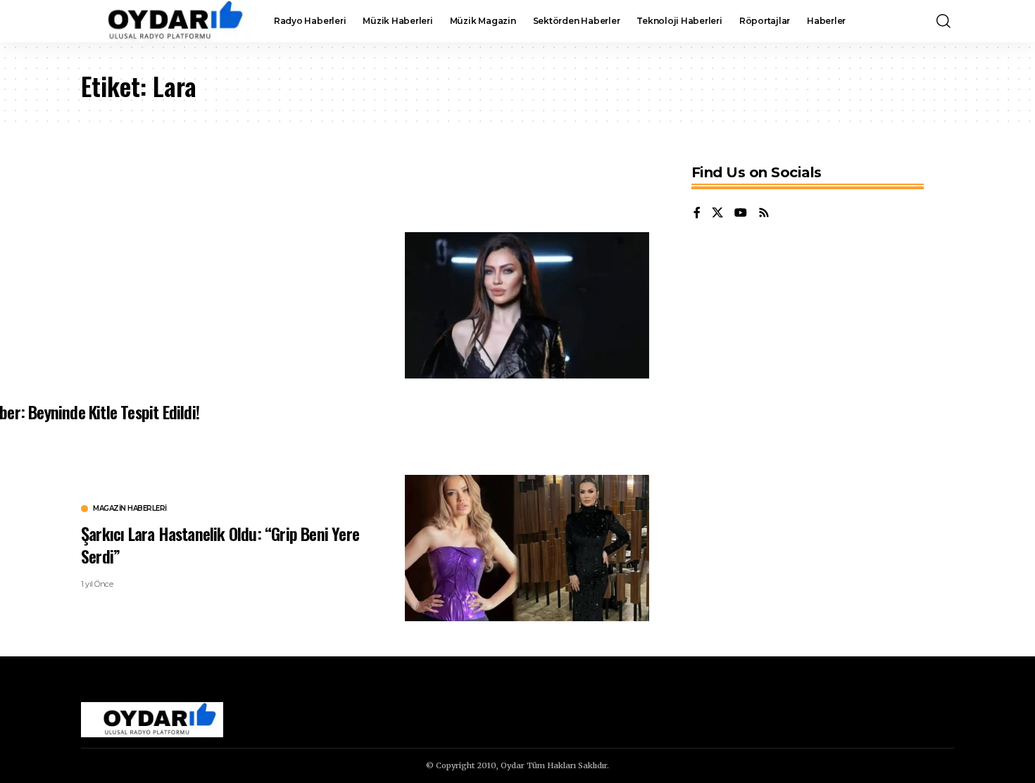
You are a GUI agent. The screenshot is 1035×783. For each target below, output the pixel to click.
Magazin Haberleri (130, 508)
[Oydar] (166, 21)
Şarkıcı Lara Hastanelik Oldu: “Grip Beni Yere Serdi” (220, 544)
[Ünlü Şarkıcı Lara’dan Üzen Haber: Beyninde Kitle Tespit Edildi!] (527, 305)
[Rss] (764, 213)
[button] (943, 21)
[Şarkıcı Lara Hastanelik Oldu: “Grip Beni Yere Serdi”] (527, 548)
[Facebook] (697, 213)
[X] (717, 213)
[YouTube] (740, 213)
